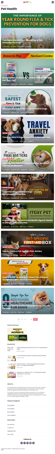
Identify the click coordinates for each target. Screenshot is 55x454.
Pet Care (10, 301)
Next (35, 319)
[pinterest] (27, 443)
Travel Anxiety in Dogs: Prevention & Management (26, 137)
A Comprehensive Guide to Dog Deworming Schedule (31, 355)
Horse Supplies (11, 415)
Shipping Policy (11, 431)
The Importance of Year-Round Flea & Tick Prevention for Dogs (22, 41)
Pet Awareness (12, 216)
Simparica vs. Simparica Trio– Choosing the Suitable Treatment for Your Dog (31, 373)
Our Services (10, 424)
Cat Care (5, 73)
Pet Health (10, 133)
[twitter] (21, 443)
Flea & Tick (10, 36)
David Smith (7, 46)
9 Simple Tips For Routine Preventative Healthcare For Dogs (26, 306)
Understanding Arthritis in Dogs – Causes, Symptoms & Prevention (22, 192)
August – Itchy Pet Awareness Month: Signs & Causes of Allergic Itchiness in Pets (27, 221)
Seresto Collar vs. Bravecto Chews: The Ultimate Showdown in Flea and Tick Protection (25, 278)
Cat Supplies (10, 408)
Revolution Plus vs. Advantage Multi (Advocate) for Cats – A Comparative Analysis (31, 364)
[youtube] (30, 443)
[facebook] (24, 443)
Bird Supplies (10, 412)
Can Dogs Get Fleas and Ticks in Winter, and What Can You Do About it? (25, 164)
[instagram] (33, 443)
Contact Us (10, 428)
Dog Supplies (11, 405)
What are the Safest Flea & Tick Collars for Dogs (24, 108)
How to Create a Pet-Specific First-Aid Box (22, 251)
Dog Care (5, 36)
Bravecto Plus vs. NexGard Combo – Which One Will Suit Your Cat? (26, 78)
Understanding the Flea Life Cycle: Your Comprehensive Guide (32, 348)
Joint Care (11, 187)
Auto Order (10, 434)
